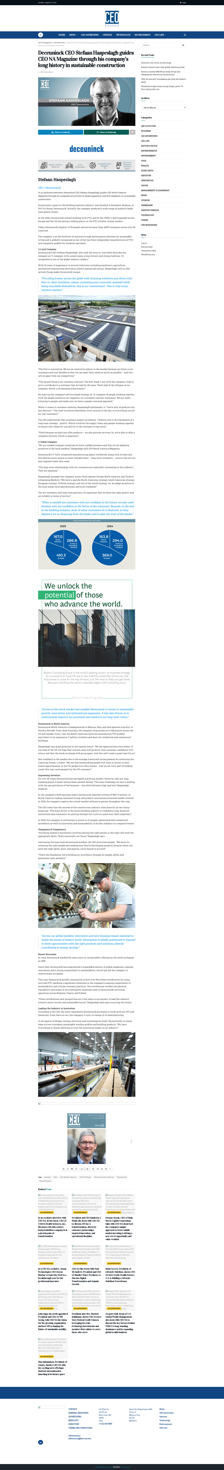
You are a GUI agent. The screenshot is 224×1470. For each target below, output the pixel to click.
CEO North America (68, 1177)
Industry (146, 175)
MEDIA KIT (73, 1420)
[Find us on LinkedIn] (40, 35)
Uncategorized (149, 225)
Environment (142, 35)
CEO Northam (85, 1177)
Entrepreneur (149, 151)
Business (146, 131)
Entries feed (146, 247)
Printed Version (150, 210)
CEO (55, 1177)
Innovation (147, 180)
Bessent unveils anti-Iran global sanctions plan (163, 67)
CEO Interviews (90, 35)
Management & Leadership (155, 190)
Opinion (107, 35)
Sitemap (125, 1467)
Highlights (147, 170)
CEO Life (159, 35)
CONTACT (72, 1409)
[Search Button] (185, 35)
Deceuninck (122, 1177)
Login (183, 2)
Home (62, 35)
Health (145, 165)
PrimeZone (147, 205)
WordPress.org (148, 254)
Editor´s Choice (149, 146)
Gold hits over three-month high (156, 63)
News (72, 35)
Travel (144, 220)
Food (143, 161)
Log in (144, 243)
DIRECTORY (73, 1424)
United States (45, 1181)
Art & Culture (148, 126)
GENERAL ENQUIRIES (78, 1413)
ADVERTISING (74, 1416)
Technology (123, 35)
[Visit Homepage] (112, 18)
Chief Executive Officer (104, 1177)
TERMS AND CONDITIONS (80, 1428)
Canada (47, 1177)
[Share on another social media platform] (132, 132)
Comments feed (148, 250)
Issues (144, 185)
